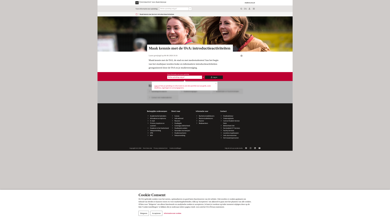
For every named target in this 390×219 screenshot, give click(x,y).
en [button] (245, 8)
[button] (150, 2)
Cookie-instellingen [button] (175, 148)
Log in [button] (156, 86)
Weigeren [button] (143, 213)
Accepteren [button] (156, 213)
